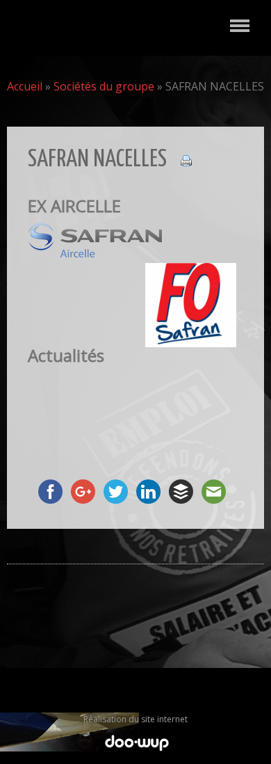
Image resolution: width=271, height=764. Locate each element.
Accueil (24, 86)
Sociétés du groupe (104, 86)
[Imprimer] (179, 159)
